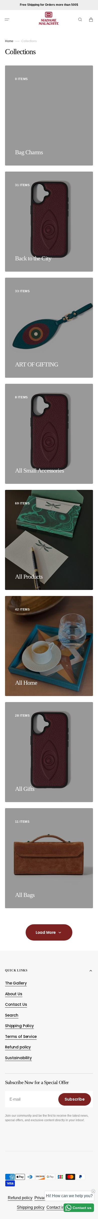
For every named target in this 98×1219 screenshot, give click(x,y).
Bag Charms (29, 152)
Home (9, 41)
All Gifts (24, 789)
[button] (7, 19)
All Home (26, 682)
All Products (28, 576)
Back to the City (33, 258)
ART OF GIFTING (36, 364)
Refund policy (20, 1198)
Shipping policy (30, 1207)
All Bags (24, 895)
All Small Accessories (39, 470)
